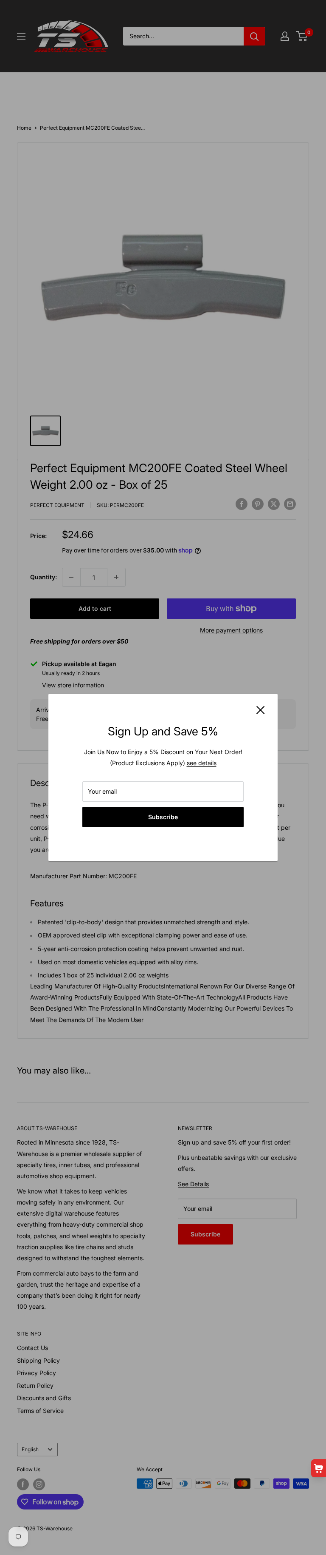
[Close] (260, 709)
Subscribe (163, 816)
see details (201, 762)
